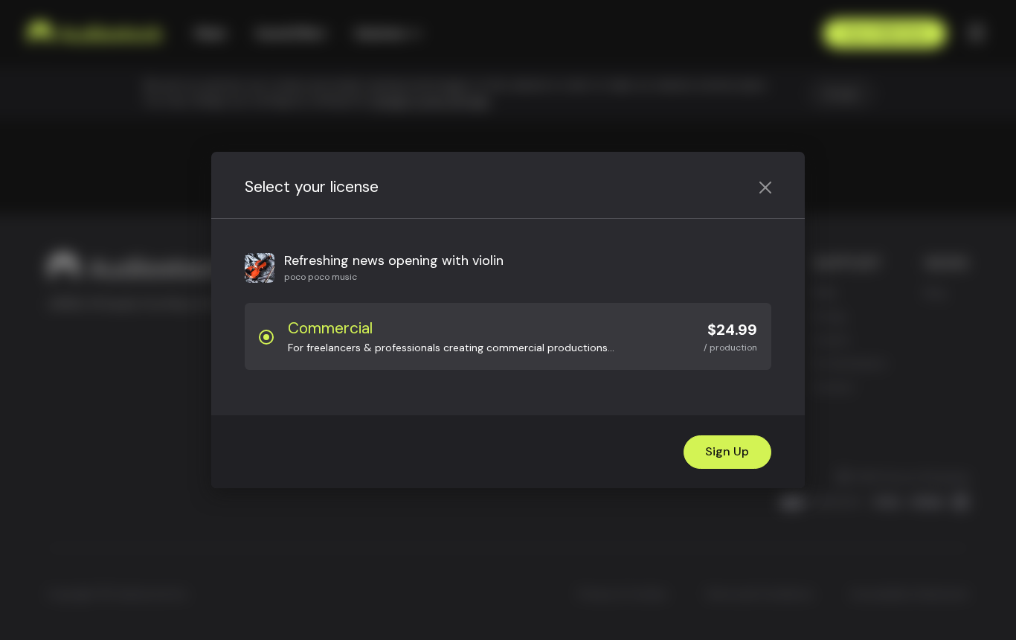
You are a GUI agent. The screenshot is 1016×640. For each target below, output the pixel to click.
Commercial (330, 328)
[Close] (765, 187)
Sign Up (727, 451)
